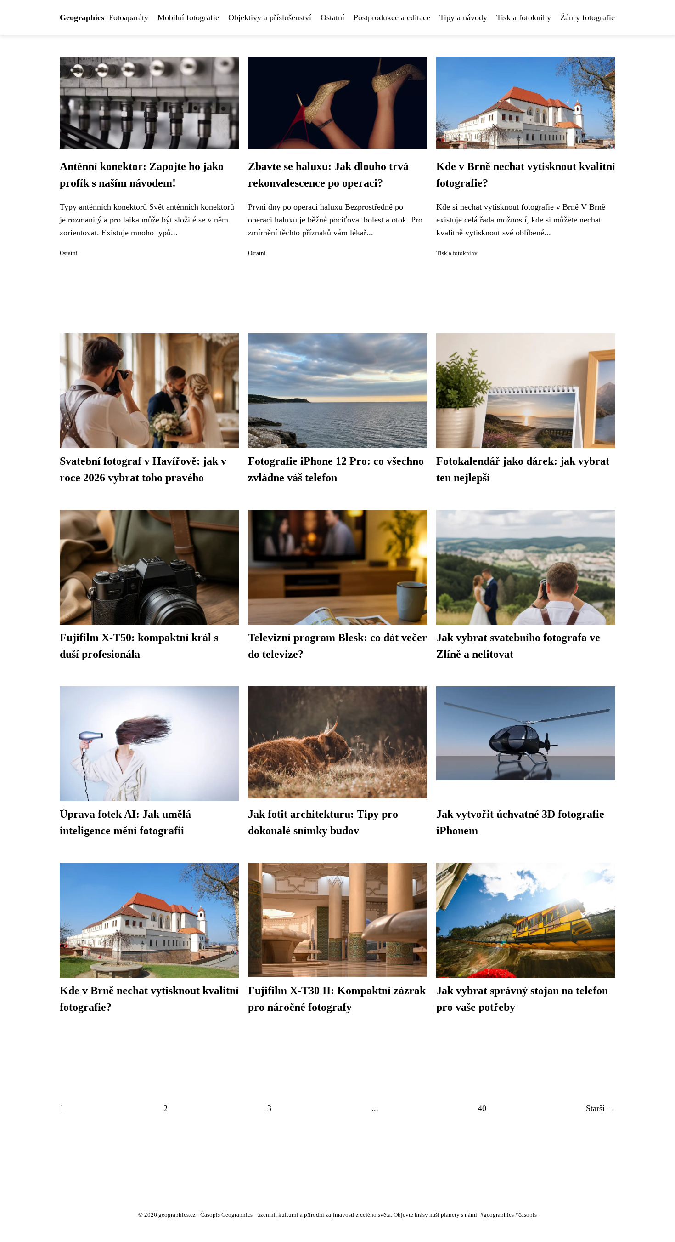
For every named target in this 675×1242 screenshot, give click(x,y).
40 (482, 1108)
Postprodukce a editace (392, 17)
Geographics (82, 17)
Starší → (600, 1108)
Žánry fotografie (587, 17)
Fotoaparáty (128, 17)
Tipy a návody (463, 17)
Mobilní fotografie (188, 17)
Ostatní (332, 17)
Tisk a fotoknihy (523, 17)
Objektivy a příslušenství (269, 17)
